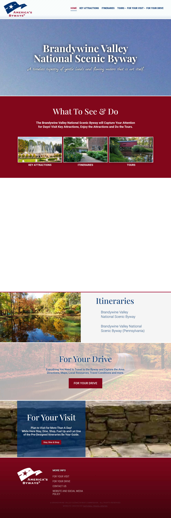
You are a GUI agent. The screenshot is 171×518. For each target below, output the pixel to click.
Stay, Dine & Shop (51, 442)
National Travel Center (95, 506)
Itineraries (108, 8)
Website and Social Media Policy (68, 492)
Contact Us (59, 486)
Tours (120, 8)
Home (74, 8)
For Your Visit (135, 8)
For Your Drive (154, 8)
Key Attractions (89, 8)
